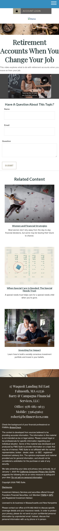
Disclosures (7, 487)
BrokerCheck (15, 427)
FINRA (44, 495)
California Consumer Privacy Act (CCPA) (37, 471)
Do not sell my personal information (26, 477)
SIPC (51, 495)
